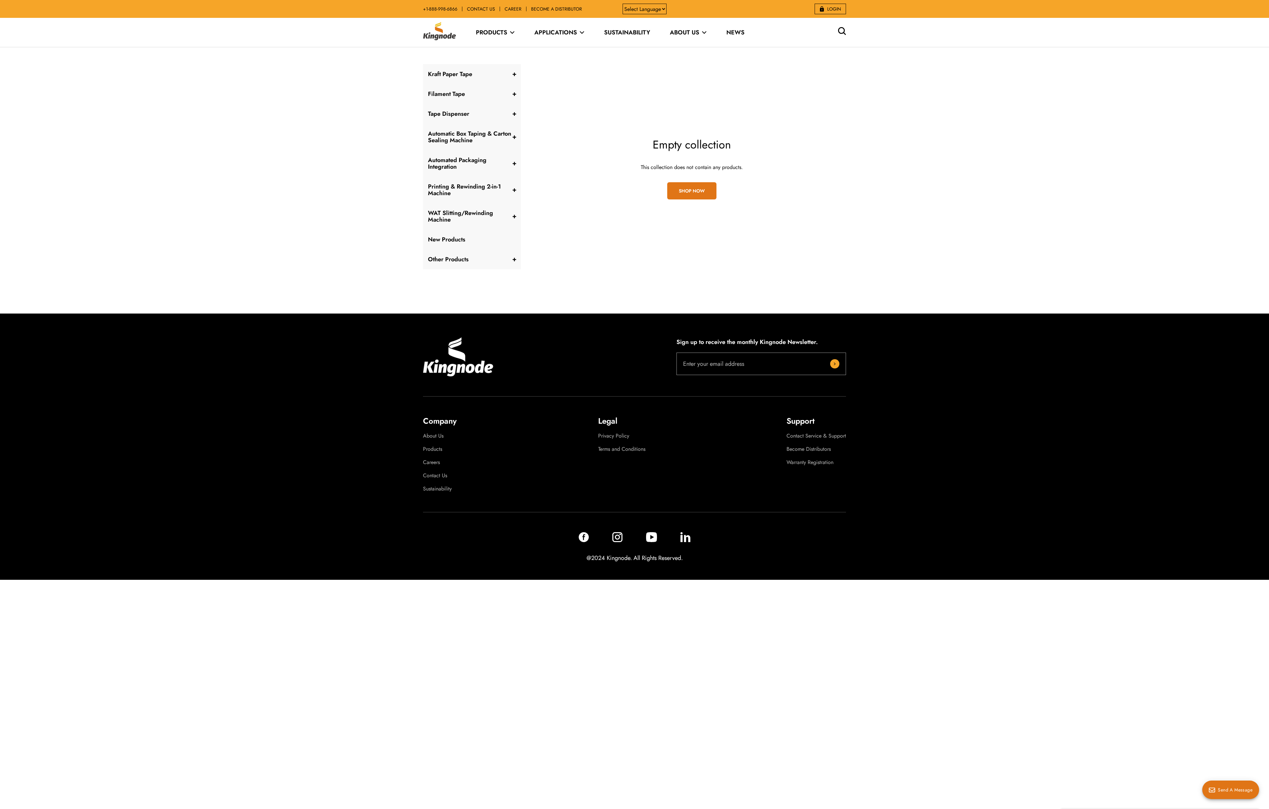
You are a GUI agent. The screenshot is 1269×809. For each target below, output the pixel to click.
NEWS (735, 32)
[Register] (834, 363)
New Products (446, 239)
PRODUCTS (491, 32)
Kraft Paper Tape (450, 74)
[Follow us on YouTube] (651, 540)
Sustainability (437, 489)
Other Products (448, 259)
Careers (431, 462)
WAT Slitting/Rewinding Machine (460, 216)
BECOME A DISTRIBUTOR (556, 9)
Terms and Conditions (621, 449)
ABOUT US (684, 32)
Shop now (692, 191)
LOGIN (834, 9)
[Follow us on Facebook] (584, 540)
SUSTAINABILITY (627, 32)
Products (432, 449)
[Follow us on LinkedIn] (685, 540)
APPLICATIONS (555, 32)
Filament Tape (446, 94)
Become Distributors (809, 449)
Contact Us (435, 475)
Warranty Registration (810, 462)
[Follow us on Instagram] (617, 540)
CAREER (513, 9)
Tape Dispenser (448, 113)
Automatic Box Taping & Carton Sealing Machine (469, 137)
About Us (433, 436)
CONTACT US (481, 9)
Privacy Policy (613, 436)
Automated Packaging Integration (457, 163)
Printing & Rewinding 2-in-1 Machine (464, 189)
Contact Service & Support (816, 436)
